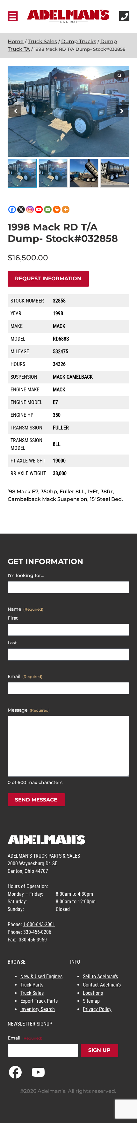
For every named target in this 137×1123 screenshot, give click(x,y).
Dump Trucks (78, 41)
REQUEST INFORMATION (48, 279)
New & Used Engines (41, 976)
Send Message (36, 800)
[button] (122, 111)
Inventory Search (37, 1009)
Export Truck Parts (39, 1001)
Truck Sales (42, 41)
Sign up (99, 1050)
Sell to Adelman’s (100, 976)
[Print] (57, 209)
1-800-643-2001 (39, 924)
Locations (93, 993)
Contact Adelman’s (102, 985)
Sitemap (91, 1001)
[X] (21, 209)
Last (12, 643)
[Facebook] (12, 209)
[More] (65, 209)
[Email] (48, 209)
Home (16, 41)
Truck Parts (31, 985)
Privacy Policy (97, 1009)
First (13, 618)
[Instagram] (30, 209)
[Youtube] (39, 209)
